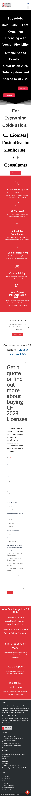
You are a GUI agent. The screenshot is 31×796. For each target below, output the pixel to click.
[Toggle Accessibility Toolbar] (27, 792)
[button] (28, 7)
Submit (10, 592)
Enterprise (11, 523)
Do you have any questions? (14, 576)
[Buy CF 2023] (17, 204)
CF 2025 (10, 506)
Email (9, 482)
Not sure (10, 526)
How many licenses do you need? (14, 493)
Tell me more (12, 541)
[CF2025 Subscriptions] (17, 183)
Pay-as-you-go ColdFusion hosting (15, 569)
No (9, 538)
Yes (9, 534)
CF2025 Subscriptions (17, 189)
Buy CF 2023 (17, 210)
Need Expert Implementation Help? (17, 295)
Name (9, 458)
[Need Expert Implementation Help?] (17, 286)
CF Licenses (14, 135)
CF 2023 (10, 509)
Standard (11, 520)
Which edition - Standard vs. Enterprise (15, 564)
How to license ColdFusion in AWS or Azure (15, 554)
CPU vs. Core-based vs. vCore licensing (14, 559)
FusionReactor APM (17, 252)
